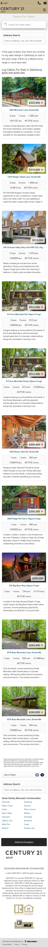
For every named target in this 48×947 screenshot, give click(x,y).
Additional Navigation (24, 842)
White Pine (6, 824)
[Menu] (44, 10)
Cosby (26, 824)
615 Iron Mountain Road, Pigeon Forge (24, 381)
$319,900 (36, 169)
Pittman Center (30, 809)
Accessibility (7, 944)
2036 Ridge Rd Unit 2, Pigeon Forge (24, 518)
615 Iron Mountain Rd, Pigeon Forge (24, 314)
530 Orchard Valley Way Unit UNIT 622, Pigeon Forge (24, 247)
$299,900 (36, 645)
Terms (17, 944)
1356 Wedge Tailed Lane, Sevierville (24, 176)
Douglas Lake (29, 828)
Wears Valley (7, 813)
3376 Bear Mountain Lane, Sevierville (24, 652)
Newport (5, 828)
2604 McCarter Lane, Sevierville (24, 109)
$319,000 (37, 240)
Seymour (27, 805)
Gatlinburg (28, 802)
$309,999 (36, 444)
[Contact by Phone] (39, 2)
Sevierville (6, 802)
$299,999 (37, 578)
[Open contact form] (45, 2)
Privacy (24, 944)
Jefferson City (7, 820)
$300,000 (36, 511)
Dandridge (28, 817)
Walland (27, 813)
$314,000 (36, 307)
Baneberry (28, 820)
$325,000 (36, 102)
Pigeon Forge (7, 805)
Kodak (4, 809)
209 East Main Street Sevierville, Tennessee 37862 (24, 868)
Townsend (6, 817)
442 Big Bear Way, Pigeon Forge (24, 585)
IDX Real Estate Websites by (13, 941)
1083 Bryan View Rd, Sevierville (24, 451)
